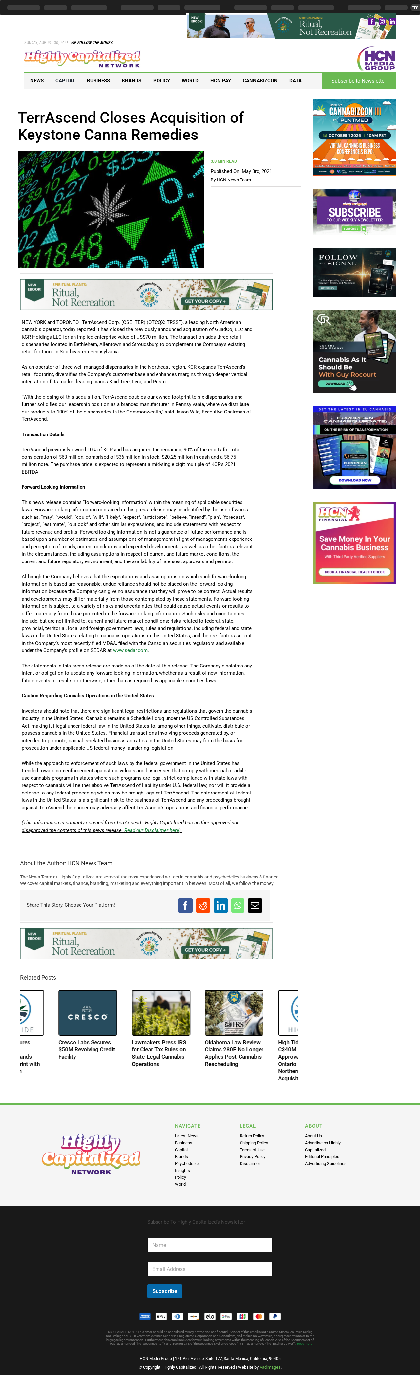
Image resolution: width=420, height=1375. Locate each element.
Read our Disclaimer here (151, 830)
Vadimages (270, 1367)
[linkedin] (392, 21)
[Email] (255, 905)
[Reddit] (203, 905)
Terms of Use (252, 1149)
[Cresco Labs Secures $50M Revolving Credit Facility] (122, 1013)
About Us (313, 1135)
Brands (181, 1156)
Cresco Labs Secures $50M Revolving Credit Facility (121, 1049)
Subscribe (164, 1291)
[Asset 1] (82, 52)
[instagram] (382, 21)
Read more (304, 1343)
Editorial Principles (322, 1156)
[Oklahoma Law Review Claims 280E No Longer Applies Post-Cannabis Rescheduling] (269, 1013)
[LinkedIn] (221, 905)
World (180, 1184)
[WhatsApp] (238, 905)
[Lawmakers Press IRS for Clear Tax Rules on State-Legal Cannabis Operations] (195, 1013)
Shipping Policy (254, 1142)
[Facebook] (185, 905)
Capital (181, 1149)
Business (183, 1142)
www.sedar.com (130, 650)
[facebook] (371, 21)
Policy (180, 1177)
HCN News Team (234, 179)
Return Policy (252, 1135)
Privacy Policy (252, 1156)
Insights (182, 1170)
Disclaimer (250, 1163)
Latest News (187, 1135)
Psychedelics (187, 1163)
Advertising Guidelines (325, 1163)
